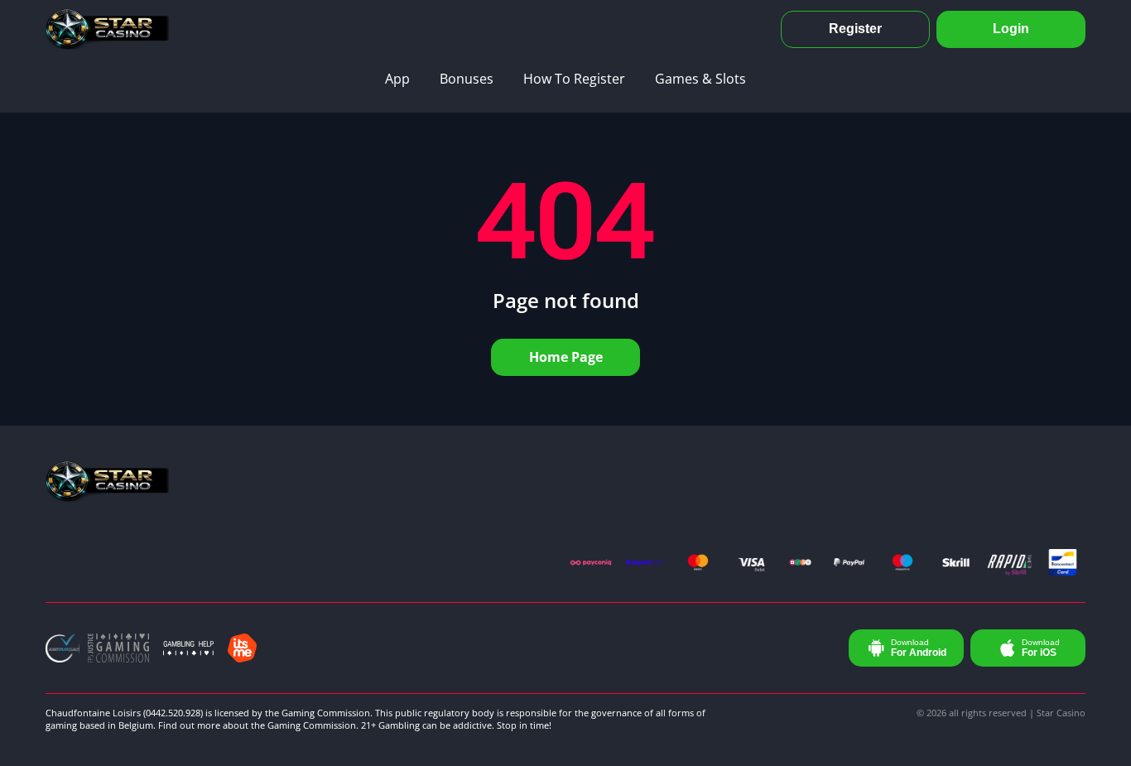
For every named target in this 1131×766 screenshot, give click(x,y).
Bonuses (466, 79)
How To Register (574, 79)
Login (1011, 29)
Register (855, 29)
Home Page (566, 357)
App (397, 79)
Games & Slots (700, 79)
